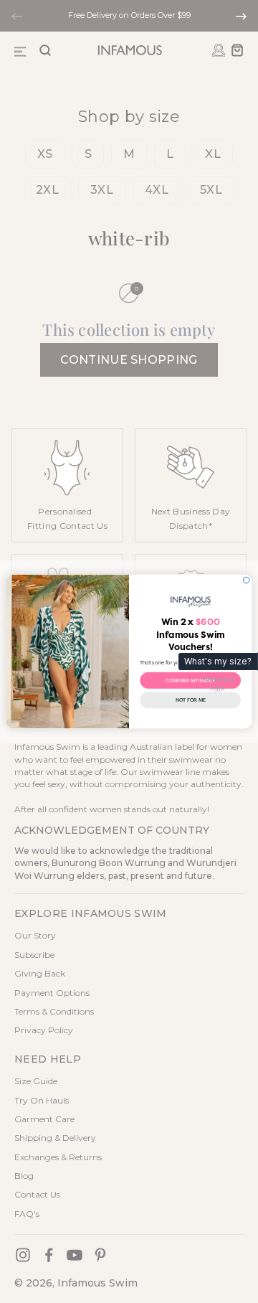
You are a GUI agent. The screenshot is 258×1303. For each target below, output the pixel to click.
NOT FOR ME (191, 700)
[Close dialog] (246, 580)
